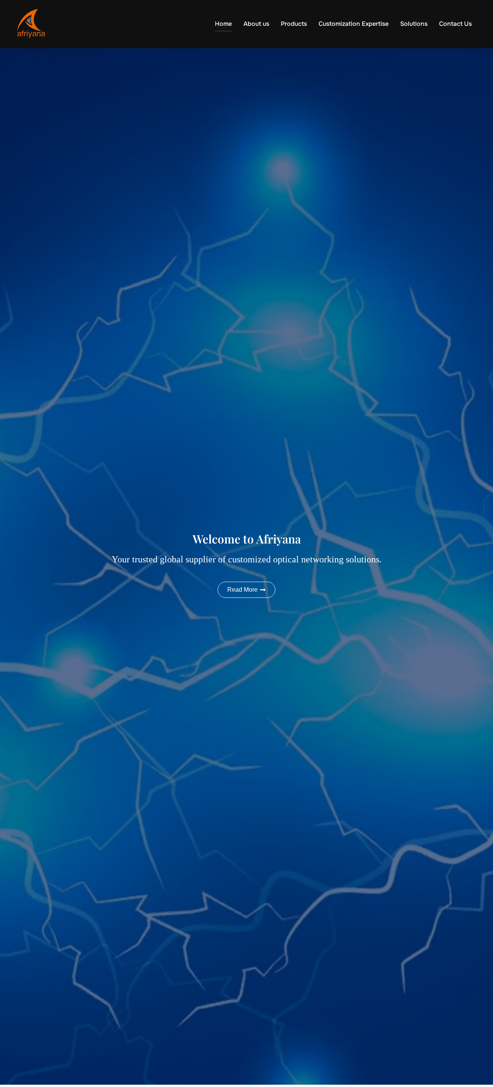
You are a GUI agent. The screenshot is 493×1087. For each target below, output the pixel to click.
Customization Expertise (354, 24)
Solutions (414, 24)
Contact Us (455, 24)
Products (294, 24)
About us (256, 24)
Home (223, 24)
